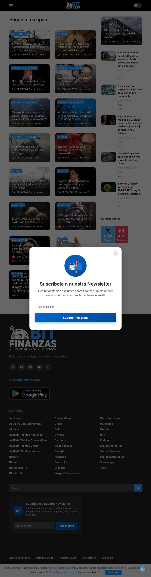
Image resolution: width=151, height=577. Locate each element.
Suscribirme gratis (75, 317)
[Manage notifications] (142, 569)
